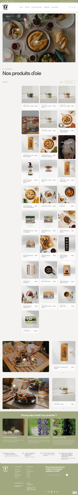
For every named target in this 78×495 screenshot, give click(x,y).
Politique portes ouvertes (30, 472)
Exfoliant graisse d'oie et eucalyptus (28, 231)
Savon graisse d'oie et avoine (47, 306)
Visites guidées (18, 471)
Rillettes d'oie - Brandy (28, 106)
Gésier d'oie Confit (46, 281)
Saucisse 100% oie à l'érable (64, 231)
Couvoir (28, 477)
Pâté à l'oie (62, 206)
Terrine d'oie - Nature (46, 130)
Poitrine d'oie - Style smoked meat (64, 180)
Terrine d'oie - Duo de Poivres (47, 106)
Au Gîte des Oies (26, 104)
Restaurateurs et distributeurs (18, 475)
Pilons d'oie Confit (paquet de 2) (27, 306)
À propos (28, 469)
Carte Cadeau (26, 331)
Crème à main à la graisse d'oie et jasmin (27, 181)
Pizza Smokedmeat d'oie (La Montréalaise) (28, 206)
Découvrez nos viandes (66, 143)
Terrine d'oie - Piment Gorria (47, 180)
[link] (14, 427)
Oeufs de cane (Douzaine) (26, 282)
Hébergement (17, 469)
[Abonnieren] (67, 475)
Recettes (28, 475)
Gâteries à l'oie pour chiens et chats (64, 282)
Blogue (28, 474)
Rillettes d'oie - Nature (65, 106)
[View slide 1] (63, 372)
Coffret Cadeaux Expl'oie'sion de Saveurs (63, 257)
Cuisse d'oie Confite (46, 206)
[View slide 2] (64, 372)
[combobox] (63, 1)
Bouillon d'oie (63, 306)
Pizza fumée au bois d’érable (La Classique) (47, 156)
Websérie (16, 473)
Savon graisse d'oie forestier (46, 231)
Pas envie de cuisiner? (30, 119)
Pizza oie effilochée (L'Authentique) (64, 131)
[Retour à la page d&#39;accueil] (3, 69)
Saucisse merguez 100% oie (46, 256)
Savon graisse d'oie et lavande (28, 256)
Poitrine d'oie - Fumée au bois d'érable (28, 156)
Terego (16, 477)
